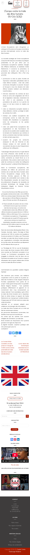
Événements (15, 8)
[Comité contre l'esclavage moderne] (10, 3)
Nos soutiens (15, 528)
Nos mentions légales (15, 542)
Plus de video (15, 465)
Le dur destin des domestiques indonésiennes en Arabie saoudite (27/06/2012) (23, 348)
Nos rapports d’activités (15, 525)
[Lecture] (3, 461)
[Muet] (24, 461)
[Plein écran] (27, 461)
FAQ (15, 539)
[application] (15, 455)
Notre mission (15, 522)
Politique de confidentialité (15, 545)
